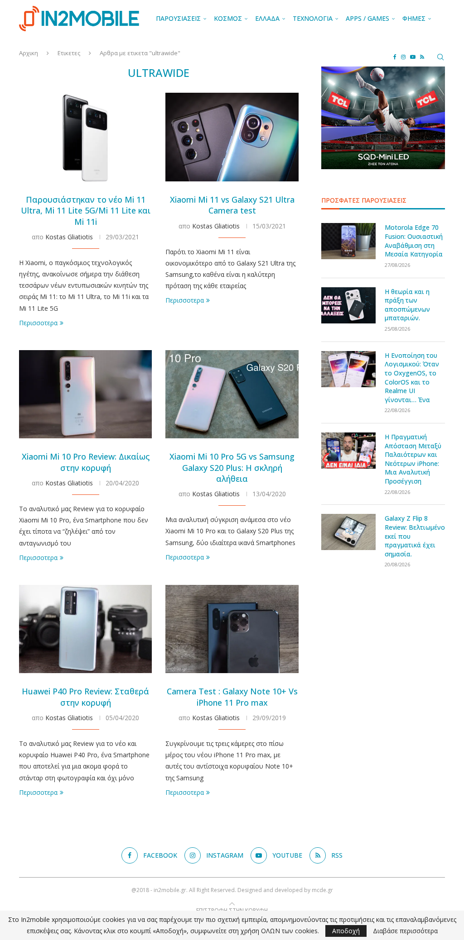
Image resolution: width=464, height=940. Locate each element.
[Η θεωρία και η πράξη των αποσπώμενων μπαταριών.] (348, 305)
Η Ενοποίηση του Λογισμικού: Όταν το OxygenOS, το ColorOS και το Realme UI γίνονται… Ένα (412, 377)
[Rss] (422, 57)
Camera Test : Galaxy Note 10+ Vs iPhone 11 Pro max (232, 696)
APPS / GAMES (367, 18)
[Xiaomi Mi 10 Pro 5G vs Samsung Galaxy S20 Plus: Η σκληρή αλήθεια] (231, 394)
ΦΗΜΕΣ (413, 18)
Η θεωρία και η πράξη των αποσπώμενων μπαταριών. (407, 305)
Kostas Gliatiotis (69, 237)
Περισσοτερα (38, 322)
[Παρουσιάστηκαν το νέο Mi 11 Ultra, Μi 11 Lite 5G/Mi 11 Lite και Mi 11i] (85, 137)
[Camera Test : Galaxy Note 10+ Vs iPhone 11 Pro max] (231, 629)
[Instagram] (403, 57)
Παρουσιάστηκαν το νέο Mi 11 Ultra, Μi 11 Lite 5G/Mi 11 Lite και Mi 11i (85, 210)
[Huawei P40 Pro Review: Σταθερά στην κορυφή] (85, 629)
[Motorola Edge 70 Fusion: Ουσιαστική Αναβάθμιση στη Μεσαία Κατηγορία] (348, 241)
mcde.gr (322, 890)
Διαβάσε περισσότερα (405, 931)
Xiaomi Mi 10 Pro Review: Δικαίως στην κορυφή (86, 462)
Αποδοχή (346, 930)
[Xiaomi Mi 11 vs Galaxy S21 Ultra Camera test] (231, 137)
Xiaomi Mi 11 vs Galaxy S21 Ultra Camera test (232, 205)
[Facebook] (394, 57)
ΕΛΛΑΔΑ (267, 18)
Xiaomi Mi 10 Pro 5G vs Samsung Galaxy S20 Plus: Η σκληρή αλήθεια (232, 467)
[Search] (440, 57)
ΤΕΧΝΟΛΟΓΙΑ (313, 18)
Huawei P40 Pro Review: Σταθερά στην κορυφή (85, 696)
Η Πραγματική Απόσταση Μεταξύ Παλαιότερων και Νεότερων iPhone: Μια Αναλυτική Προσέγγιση (413, 458)
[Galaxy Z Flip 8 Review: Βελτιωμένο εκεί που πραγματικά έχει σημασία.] (348, 532)
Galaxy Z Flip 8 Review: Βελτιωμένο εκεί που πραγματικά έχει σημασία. (415, 536)
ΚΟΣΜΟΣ (228, 18)
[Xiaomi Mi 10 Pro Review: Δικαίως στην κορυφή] (85, 394)
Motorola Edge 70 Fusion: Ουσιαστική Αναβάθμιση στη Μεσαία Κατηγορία (414, 240)
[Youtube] (413, 57)
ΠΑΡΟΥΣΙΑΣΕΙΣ (178, 18)
